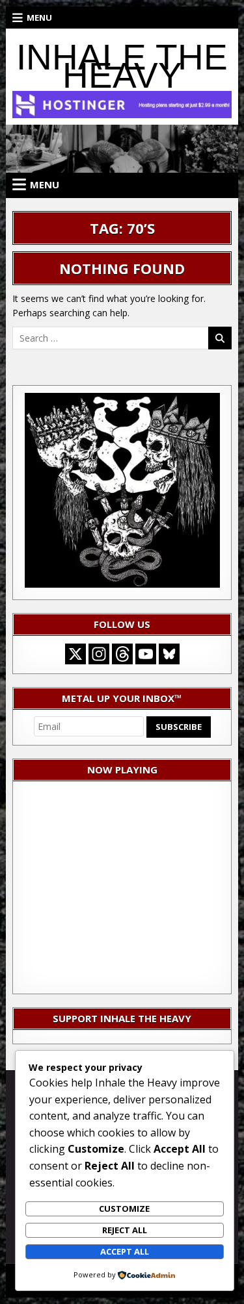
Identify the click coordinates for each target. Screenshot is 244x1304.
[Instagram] (98, 654)
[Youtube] (145, 654)
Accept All (124, 1251)
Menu (39, 17)
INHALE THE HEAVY (122, 66)
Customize (124, 1208)
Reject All (124, 1230)
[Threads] (122, 654)
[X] (75, 654)
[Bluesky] (169, 654)
